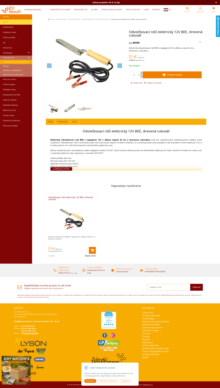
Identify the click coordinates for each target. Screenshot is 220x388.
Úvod (52, 19)
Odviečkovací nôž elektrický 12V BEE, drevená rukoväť (70, 198)
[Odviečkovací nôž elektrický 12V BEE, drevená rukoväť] (84, 63)
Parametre (63, 122)
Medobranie (61, 19)
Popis (50, 122)
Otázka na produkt (154, 83)
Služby (94, 10)
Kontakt (156, 10)
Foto (74, 122)
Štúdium (145, 357)
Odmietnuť (126, 381)
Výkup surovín (133, 10)
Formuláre (146, 333)
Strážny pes (138, 83)
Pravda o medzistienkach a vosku (155, 351)
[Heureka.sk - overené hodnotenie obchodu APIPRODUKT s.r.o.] (108, 320)
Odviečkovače (74, 19)
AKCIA (5, 22)
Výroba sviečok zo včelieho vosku (155, 348)
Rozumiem (90, 381)
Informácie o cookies (150, 330)
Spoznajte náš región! (150, 354)
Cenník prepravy (148, 318)
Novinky (6, 17)
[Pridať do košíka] (92, 250)
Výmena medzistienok (111, 10)
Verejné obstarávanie (150, 345)
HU (169, 10)
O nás (146, 10)
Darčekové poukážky (60, 10)
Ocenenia (146, 339)
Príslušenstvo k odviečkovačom (95, 19)
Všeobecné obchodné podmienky (155, 321)
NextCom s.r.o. (148, 384)
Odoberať (196, 287)
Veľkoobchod (81, 10)
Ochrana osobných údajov (152, 327)
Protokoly (146, 336)
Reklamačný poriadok (150, 324)
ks (139, 75)
